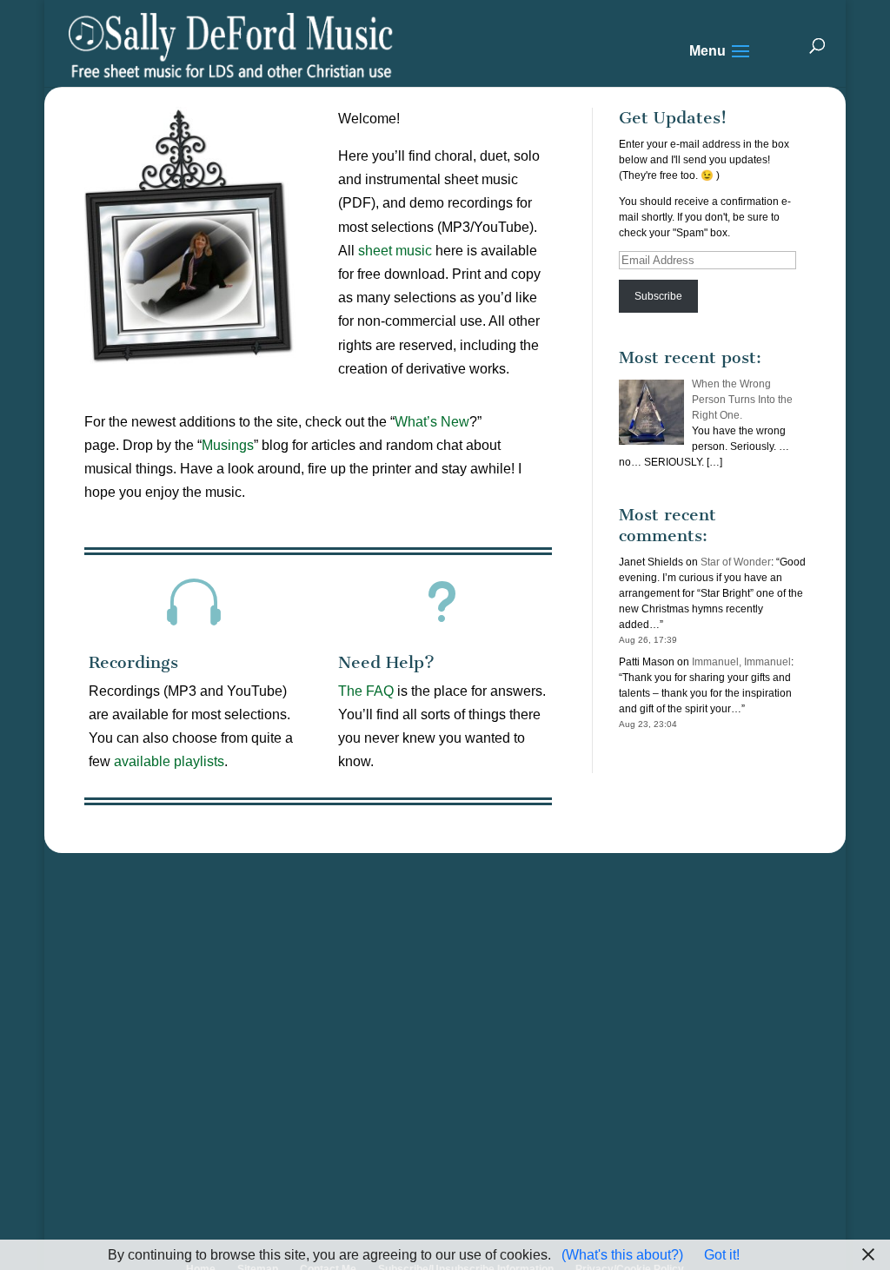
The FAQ (366, 691)
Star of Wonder (736, 562)
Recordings (133, 662)
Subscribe (658, 296)
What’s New (432, 421)
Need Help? (386, 662)
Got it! (722, 1254)
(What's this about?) (622, 1254)
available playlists (169, 761)
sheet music (395, 250)
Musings (228, 445)
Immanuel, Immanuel (741, 662)
